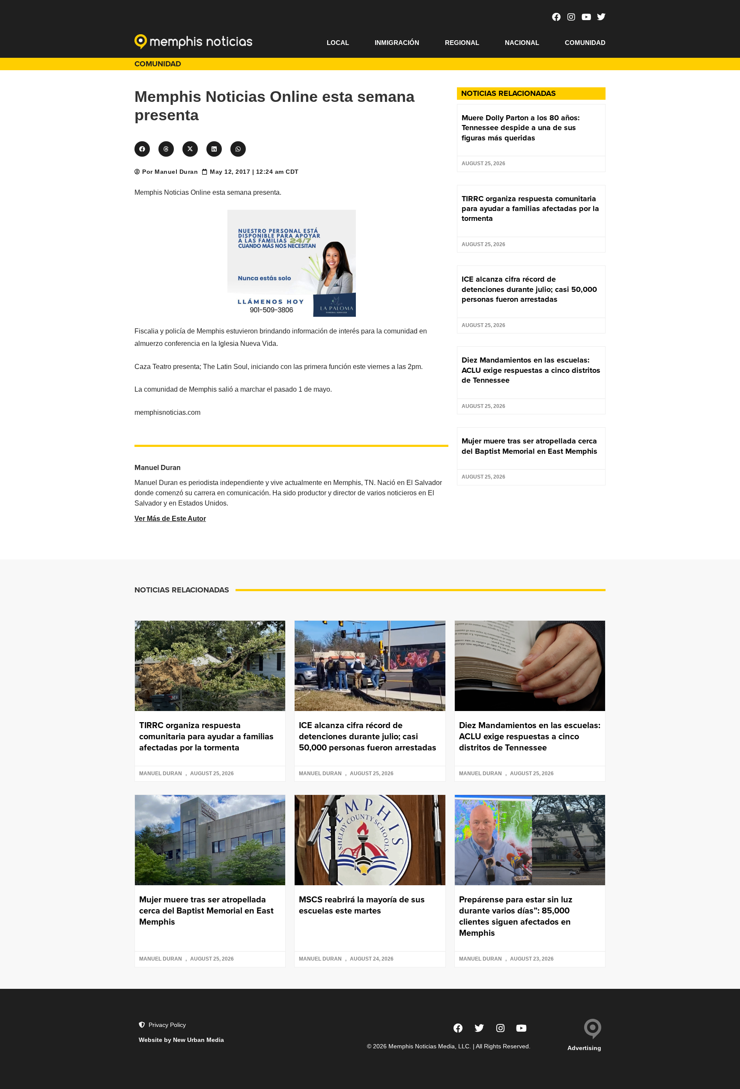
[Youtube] (586, 17)
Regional (462, 42)
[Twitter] (601, 17)
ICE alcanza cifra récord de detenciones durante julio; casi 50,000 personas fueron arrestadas (529, 289)
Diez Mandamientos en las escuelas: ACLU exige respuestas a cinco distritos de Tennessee (531, 370)
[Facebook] (556, 17)
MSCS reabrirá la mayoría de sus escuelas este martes (362, 904)
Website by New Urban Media (181, 1039)
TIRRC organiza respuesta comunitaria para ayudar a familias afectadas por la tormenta (530, 208)
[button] (142, 149)
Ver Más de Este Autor (170, 518)
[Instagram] (571, 17)
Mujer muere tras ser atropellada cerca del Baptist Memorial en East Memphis (529, 445)
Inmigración (397, 42)
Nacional (522, 42)
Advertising (584, 1047)
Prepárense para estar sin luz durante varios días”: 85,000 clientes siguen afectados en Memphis (516, 916)
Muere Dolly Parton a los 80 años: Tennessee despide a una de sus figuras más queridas (521, 127)
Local (338, 42)
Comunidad (585, 42)
